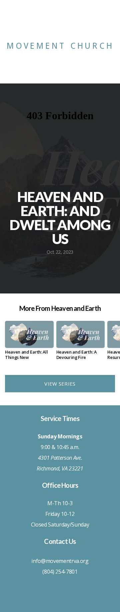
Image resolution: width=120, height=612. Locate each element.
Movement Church (60, 46)
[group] (29, 343)
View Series (59, 383)
